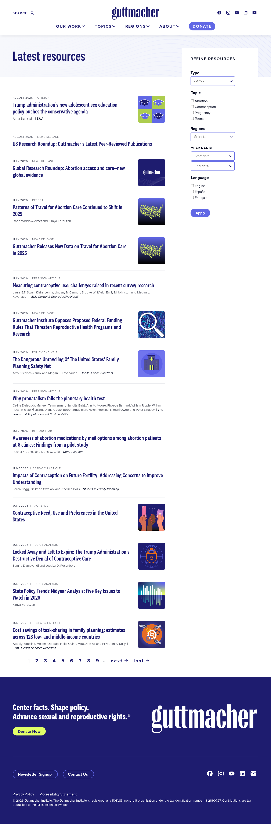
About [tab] (167, 26)
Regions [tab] (135, 26)
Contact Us (78, 774)
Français (201, 197)
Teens (199, 118)
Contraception (205, 107)
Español (200, 192)
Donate (202, 26)
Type (195, 73)
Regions (198, 128)
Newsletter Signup (35, 774)
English (200, 186)
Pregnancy (202, 113)
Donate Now (29, 731)
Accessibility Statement (58, 794)
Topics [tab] (103, 26)
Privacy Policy (23, 794)
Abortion (201, 101)
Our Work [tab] (68, 26)
